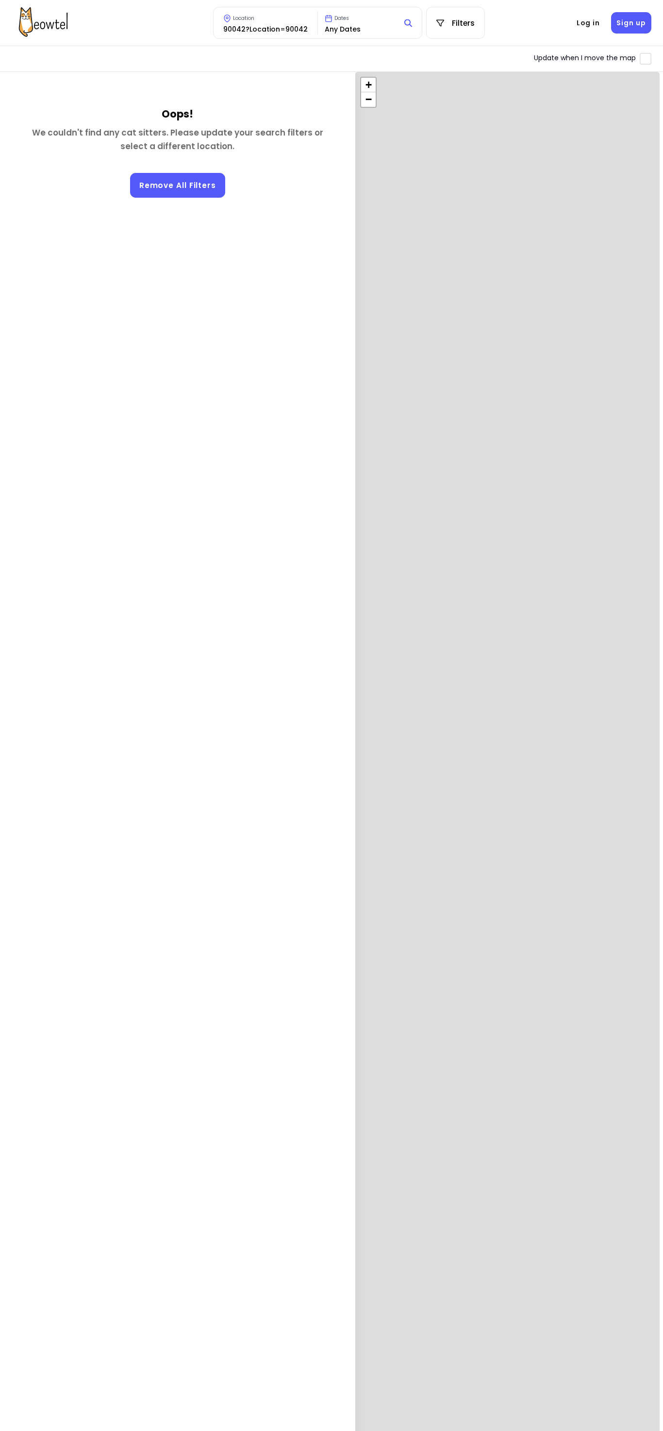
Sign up (631, 23)
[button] (368, 85)
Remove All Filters (177, 185)
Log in (588, 23)
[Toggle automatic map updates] (645, 59)
